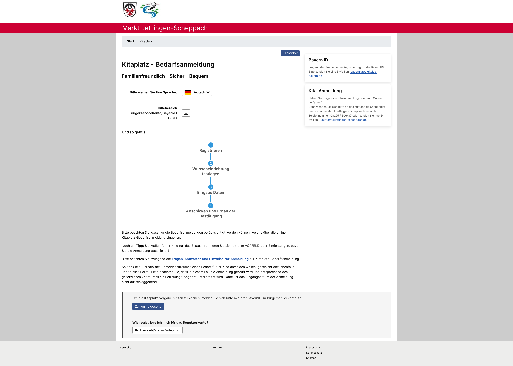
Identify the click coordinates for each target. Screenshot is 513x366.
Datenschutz (314, 352)
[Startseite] (141, 10)
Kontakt (217, 347)
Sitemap (311, 357)
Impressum (313, 347)
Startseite (125, 347)
